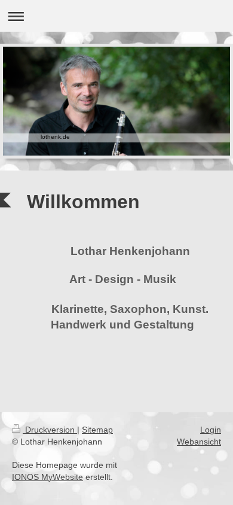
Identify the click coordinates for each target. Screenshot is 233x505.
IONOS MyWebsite (47, 477)
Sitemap (97, 429)
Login (210, 429)
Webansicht (199, 441)
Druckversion (50, 429)
